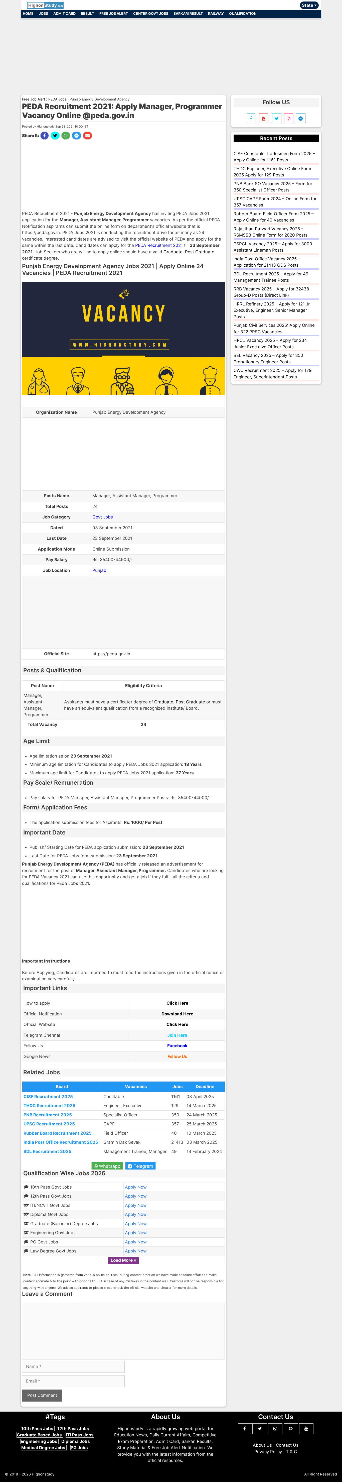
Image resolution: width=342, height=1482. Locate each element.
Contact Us (287, 1445)
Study (45, 5)
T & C (291, 1451)
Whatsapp (109, 1166)
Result (87, 13)
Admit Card (64, 13)
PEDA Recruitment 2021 (159, 245)
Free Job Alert (113, 13)
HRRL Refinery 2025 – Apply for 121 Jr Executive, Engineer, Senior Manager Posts (272, 310)
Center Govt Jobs (150, 13)
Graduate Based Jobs (40, 1434)
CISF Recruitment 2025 (48, 1096)
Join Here (177, 1035)
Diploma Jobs (75, 1441)
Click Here (177, 1003)
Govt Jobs (102, 516)
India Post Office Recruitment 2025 (61, 1142)
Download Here (177, 1013)
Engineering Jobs (39, 1441)
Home (28, 13)
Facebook (177, 1045)
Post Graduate (199, 251)
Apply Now (136, 1187)
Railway (216, 13)
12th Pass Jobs (73, 1428)
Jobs (43, 13)
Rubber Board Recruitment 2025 (58, 1133)
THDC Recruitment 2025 (49, 1105)
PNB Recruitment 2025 (48, 1114)
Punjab (99, 570)
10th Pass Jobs (37, 1428)
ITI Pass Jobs (80, 1434)
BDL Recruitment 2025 (47, 1151)
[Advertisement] (171, 55)
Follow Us (177, 1056)
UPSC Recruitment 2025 (49, 1123)
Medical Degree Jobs (43, 1447)
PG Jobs (79, 1447)
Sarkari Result (188, 13)
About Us (262, 1445)
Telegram (142, 1166)
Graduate (173, 251)
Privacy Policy (268, 1451)
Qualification (242, 13)
